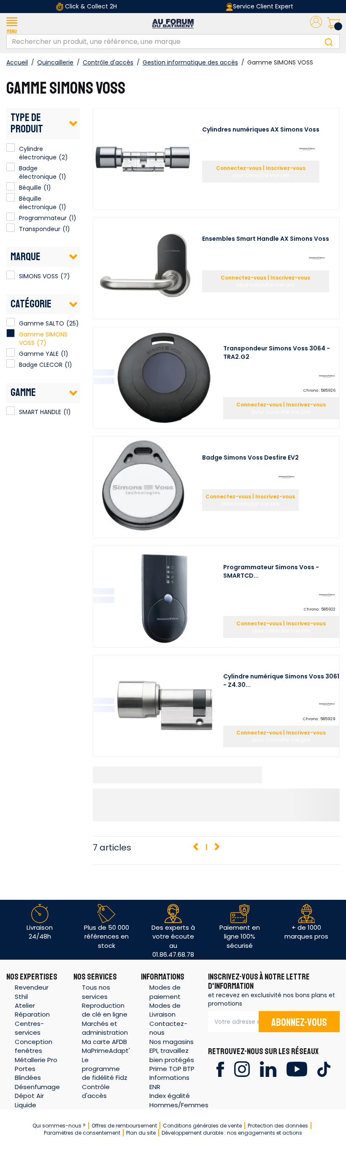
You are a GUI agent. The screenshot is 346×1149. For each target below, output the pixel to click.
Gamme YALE (39, 354)
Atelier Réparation (32, 1010)
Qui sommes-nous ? (59, 1125)
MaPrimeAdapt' (106, 1050)
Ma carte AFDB (104, 1041)
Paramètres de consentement (82, 1132)
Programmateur (10, 217)
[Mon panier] (333, 23)
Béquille (10, 186)
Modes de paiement (165, 992)
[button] (11, 23)
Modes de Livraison (165, 1010)
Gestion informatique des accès (190, 62)
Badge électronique (10, 167)
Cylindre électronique (10, 147)
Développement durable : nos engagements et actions (232, 1132)
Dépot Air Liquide (29, 1100)
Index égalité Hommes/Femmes (178, 1100)
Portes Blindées (28, 1073)
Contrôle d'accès (108, 62)
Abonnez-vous (299, 1022)
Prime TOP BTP (172, 1068)
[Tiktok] (323, 1068)
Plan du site (141, 1132)
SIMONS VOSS (10, 275)
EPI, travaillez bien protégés (171, 1055)
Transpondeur (10, 227)
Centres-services (29, 1028)
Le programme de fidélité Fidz (104, 1068)
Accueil (17, 62)
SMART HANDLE (10, 410)
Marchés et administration (105, 1028)
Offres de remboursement (124, 1125)
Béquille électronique (10, 197)
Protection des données (278, 1125)
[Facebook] (220, 1068)
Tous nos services (96, 992)
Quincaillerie (55, 62)
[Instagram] (242, 1068)
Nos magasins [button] (171, 1041)
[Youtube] (297, 1068)
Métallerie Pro (36, 1059)
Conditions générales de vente (202, 1125)
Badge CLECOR (40, 365)
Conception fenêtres (33, 1046)
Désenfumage (37, 1086)
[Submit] (328, 41)
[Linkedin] (268, 1068)
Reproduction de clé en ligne (104, 1010)
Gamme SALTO (41, 323)
